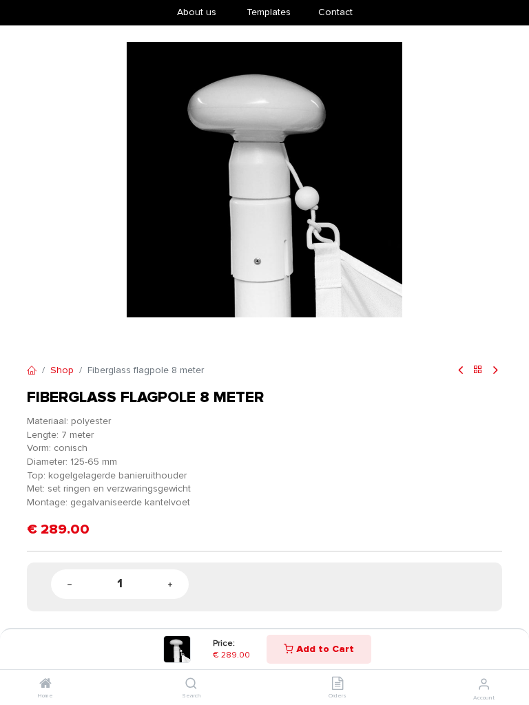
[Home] (45, 685)
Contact (335, 12)
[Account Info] (483, 684)
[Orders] (337, 685)
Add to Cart (323, 649)
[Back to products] (478, 371)
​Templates (269, 12)
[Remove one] (69, 584)
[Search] (191, 685)
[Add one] (170, 584)
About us (196, 12)
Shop (62, 370)
